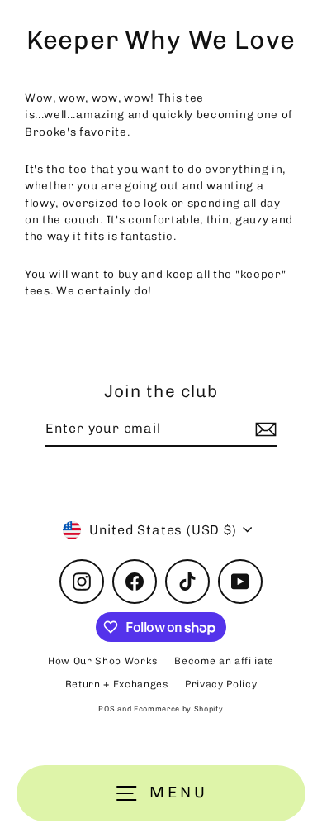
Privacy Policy (221, 684)
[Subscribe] (263, 429)
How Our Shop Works (103, 661)
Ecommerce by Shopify (179, 709)
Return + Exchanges (116, 684)
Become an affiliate (224, 661)
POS (106, 709)
